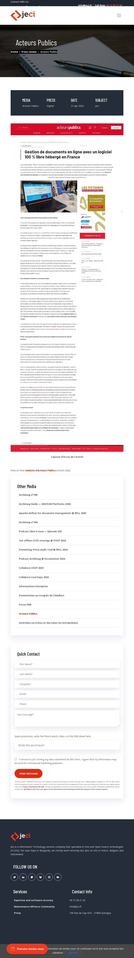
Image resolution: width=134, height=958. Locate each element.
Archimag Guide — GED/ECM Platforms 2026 (45, 503)
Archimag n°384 (28, 522)
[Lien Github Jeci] (49, 877)
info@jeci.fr (85, 5)
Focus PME (25, 604)
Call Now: (108, 5)
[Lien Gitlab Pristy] (57, 877)
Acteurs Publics (28, 613)
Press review (29, 51)
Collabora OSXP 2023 (31, 567)
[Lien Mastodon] (31, 877)
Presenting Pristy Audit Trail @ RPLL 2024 (43, 549)
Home (14, 51)
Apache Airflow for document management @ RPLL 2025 (52, 513)
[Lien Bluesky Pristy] (40, 877)
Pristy (17, 912)
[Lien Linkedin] (23, 877)
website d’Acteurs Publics (40, 470)
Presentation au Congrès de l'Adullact (41, 595)
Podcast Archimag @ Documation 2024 (42, 558)
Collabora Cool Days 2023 (34, 577)
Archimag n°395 (28, 494)
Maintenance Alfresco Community (34, 906)
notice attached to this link (33, 787)
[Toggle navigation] (119, 15)
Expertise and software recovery (33, 900)
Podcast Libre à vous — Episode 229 (40, 531)
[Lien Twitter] (14, 877)
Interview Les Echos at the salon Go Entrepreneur (48, 622)
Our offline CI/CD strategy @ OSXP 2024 (42, 540)
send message (28, 773)
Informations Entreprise (33, 586)
